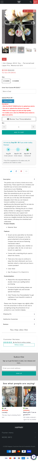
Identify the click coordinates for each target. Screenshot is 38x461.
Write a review (19, 345)
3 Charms (15, 81)
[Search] (31, 2)
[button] (19, 88)
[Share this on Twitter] (11, 171)
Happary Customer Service (15, 446)
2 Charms (6, 81)
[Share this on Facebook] (16, 171)
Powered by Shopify (29, 446)
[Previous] (3, 27)
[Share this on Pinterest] (21, 171)
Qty (3, 123)
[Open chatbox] (33, 457)
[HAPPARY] (19, 2)
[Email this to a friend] (26, 171)
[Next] (34, 27)
